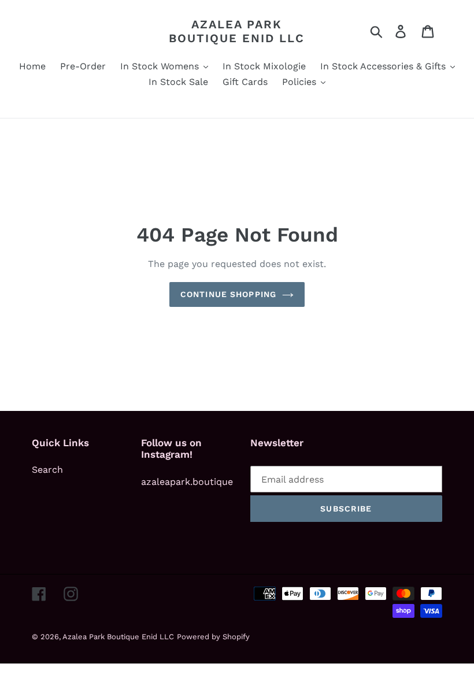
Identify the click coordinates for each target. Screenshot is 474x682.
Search (47, 469)
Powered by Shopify (213, 636)
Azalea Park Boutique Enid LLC (237, 31)
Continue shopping (228, 294)
